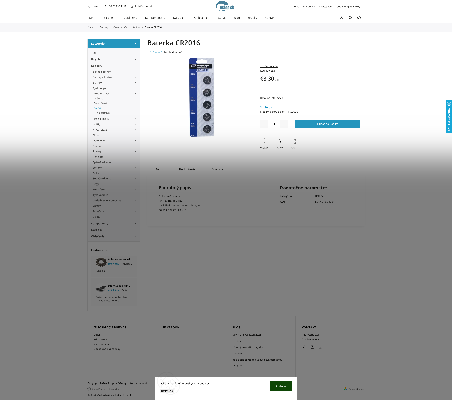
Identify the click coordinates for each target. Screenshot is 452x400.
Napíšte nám (325, 6)
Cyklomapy (99, 88)
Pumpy (97, 146)
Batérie (98, 108)
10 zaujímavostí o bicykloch (248, 347)
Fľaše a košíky (101, 118)
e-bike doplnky (102, 71)
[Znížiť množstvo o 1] (264, 124)
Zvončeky (98, 211)
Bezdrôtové (100, 103)
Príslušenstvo (102, 112)
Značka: (269, 66)
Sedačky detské (102, 178)
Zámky (97, 205)
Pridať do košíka (327, 123)
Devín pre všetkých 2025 (246, 334)
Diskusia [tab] (217, 169)
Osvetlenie (99, 140)
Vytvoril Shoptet (357, 388)
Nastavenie (167, 391)
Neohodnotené (173, 52)
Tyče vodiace (100, 195)
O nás (296, 6)
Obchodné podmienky (348, 6)
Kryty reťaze (100, 129)
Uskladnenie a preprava (107, 200)
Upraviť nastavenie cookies (105, 389)
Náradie (96, 230)
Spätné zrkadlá (102, 162)
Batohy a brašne (103, 77)
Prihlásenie (309, 6)
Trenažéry (99, 189)
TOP (94, 53)
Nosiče (97, 135)
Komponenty (99, 223)
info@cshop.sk (310, 334)
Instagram (96, 6)
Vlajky (96, 216)
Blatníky (97, 82)
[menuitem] (93, 18)
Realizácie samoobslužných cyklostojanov (257, 359)
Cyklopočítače (101, 93)
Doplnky (96, 66)
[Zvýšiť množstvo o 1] (284, 124)
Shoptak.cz (128, 394)
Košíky (97, 124)
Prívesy (97, 151)
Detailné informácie (272, 98)
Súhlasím (281, 386)
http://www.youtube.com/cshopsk (320, 347)
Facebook (89, 6)
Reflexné (98, 156)
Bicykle (95, 59)
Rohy (96, 173)
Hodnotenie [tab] (187, 169)
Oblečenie (97, 236)
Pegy (96, 184)
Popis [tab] (159, 169)
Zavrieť (348, 152)
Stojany (97, 167)
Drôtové (98, 98)
